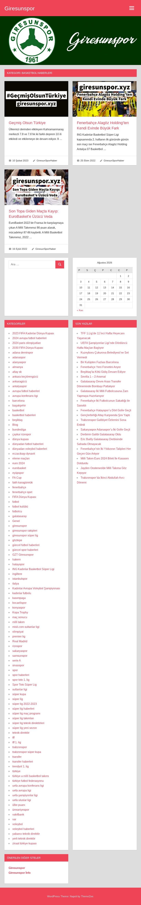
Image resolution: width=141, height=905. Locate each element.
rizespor (17, 646)
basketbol (18, 410)
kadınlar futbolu (21, 593)
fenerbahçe (19, 487)
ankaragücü (19, 381)
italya (15, 583)
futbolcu (17, 511)
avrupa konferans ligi (25, 395)
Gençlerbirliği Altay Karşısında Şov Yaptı (105, 415)
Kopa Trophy (20, 612)
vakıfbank (18, 814)
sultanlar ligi (19, 689)
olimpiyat (17, 631)
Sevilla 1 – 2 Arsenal (93, 376)
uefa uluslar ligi (21, 800)
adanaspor (18, 357)
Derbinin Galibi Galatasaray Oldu (101, 434)
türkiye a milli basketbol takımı (30, 776)
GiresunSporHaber (47, 160)
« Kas (80, 310)
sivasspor (18, 665)
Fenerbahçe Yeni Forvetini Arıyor (101, 367)
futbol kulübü (20, 506)
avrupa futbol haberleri (26, 391)
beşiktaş (17, 419)
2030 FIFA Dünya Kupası (27, 347)
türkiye (16, 771)
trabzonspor (19, 747)
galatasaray (19, 516)
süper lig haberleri (23, 708)
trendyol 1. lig (20, 766)
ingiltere (17, 573)
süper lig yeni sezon (24, 727)
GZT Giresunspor (23, 554)
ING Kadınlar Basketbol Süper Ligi (33, 569)
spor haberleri (20, 675)
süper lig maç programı (26, 713)
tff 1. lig (16, 742)
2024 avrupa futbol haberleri (29, 338)
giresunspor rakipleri (24, 530)
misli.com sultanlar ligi (25, 626)
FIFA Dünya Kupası (24, 496)
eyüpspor (18, 472)
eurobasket (19, 468)
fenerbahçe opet (22, 492)
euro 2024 (18, 463)
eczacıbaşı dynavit (23, 453)
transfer (16, 756)
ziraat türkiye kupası (24, 843)
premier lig (18, 636)
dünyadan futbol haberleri (28, 444)
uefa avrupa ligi (21, 790)
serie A (16, 660)
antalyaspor (19, 386)
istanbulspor (19, 578)
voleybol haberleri (23, 828)
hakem (16, 559)
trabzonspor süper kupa (26, 752)
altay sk (17, 371)
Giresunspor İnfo (20, 872)
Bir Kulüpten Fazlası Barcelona (100, 362)
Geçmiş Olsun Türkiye (27, 123)
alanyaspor (19, 362)
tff (13, 737)
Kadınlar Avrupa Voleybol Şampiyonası (36, 588)
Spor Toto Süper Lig (24, 684)
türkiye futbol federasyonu (28, 780)
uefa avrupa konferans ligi (28, 785)
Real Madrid (19, 641)
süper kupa (19, 694)
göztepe (17, 540)
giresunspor (19, 525)
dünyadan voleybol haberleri (29, 448)
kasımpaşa (19, 598)
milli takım (18, 622)
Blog (15, 424)
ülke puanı (18, 804)
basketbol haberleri (24, 415)
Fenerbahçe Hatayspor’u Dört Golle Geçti (106, 410)
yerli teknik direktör (23, 838)
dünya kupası (20, 439)
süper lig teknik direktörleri (28, 723)
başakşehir (19, 405)
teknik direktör (20, 732)
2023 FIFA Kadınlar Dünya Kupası (33, 333)
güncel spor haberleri (25, 549)
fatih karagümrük (22, 482)
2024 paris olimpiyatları (26, 342)
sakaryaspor (19, 650)
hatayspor (18, 564)
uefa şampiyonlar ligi (25, 795)
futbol (15, 501)
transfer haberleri (22, 761)
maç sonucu (19, 617)
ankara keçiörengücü (25, 376)
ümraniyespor (20, 809)
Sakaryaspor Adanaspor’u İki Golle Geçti (105, 429)
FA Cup (16, 477)
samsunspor (19, 655)
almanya (17, 367)
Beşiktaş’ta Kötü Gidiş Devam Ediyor (103, 371)
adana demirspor (22, 352)
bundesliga (19, 429)
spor (15, 670)
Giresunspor (19, 8)
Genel (16, 521)
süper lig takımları (23, 718)
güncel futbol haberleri (26, 545)
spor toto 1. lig (20, 679)
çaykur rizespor (21, 434)
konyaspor (18, 607)
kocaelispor (19, 602)
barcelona (18, 400)
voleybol (17, 824)
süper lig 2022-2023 (24, 703)
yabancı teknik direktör (26, 833)
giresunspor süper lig (25, 535)
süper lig (17, 699)
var (14, 819)
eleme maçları (21, 458)
